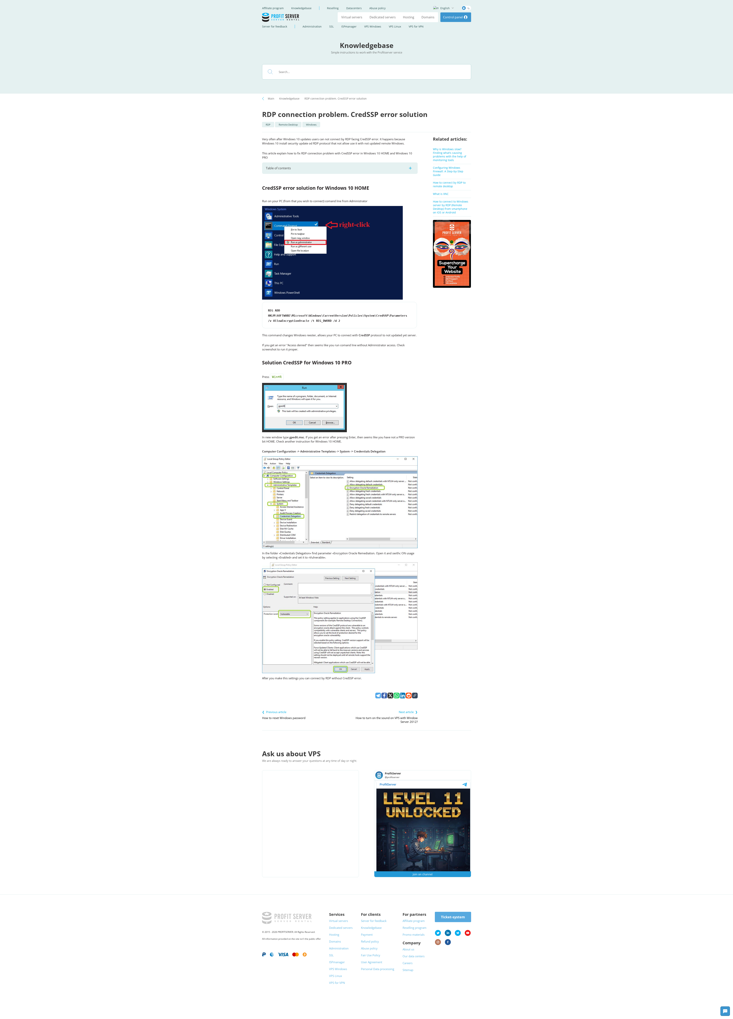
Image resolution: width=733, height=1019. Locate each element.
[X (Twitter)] (390, 695)
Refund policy (370, 941)
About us (408, 949)
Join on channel (423, 874)
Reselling (333, 8)
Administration (312, 26)
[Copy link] (415, 695)
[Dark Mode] (466, 8)
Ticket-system (453, 917)
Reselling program (414, 928)
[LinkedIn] (402, 695)
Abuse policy (377, 8)
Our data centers (414, 956)
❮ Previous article (274, 712)
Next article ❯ (408, 712)
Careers (408, 963)
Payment (367, 934)
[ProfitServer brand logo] (280, 17)
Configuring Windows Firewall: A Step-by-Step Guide (448, 171)
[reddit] (409, 695)
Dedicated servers (383, 17)
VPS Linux (395, 26)
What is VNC (441, 194)
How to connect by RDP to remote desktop (449, 184)
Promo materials (414, 934)
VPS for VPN (416, 26)
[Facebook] (384, 695)
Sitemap (408, 970)
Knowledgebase (301, 8)
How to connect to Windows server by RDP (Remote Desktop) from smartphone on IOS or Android (450, 207)
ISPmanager (349, 26)
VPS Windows (372, 26)
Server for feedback (274, 26)
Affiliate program (273, 8)
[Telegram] (378, 695)
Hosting (408, 17)
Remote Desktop (288, 124)
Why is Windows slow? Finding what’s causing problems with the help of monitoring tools (449, 154)
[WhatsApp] (396, 695)
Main (271, 98)
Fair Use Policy (370, 955)
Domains (427, 17)
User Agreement (371, 962)
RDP (268, 124)
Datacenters (354, 8)
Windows (311, 124)
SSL (331, 26)
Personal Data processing (377, 969)
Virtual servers (351, 17)
